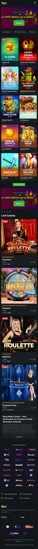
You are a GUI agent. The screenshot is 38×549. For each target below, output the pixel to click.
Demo (10, 51)
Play (10, 47)
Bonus (19, 23)
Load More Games (19, 184)
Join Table (20, 237)
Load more (19, 437)
